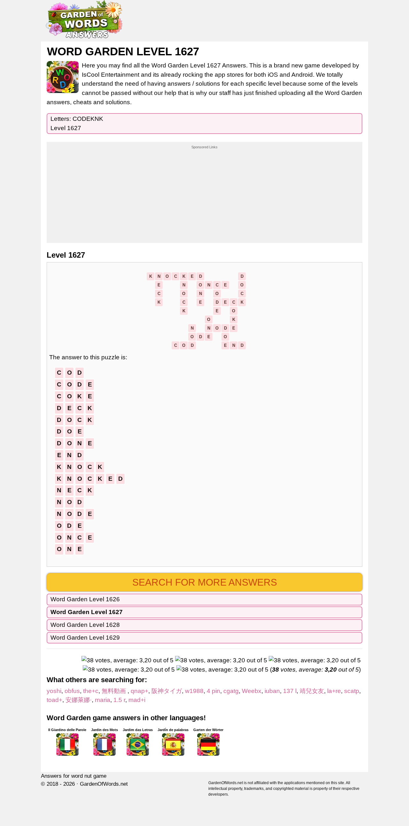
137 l (290, 691)
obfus (72, 691)
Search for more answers (204, 582)
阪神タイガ (166, 691)
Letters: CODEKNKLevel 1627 (76, 123)
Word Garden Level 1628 (85, 624)
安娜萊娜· (79, 700)
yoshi (54, 691)
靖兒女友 (312, 691)
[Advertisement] (204, 190)
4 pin (213, 691)
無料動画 (114, 691)
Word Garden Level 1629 (85, 637)
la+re (334, 691)
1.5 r (119, 700)
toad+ (54, 700)
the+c (90, 691)
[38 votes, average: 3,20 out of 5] (127, 660)
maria (102, 700)
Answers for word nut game (73, 776)
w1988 (194, 691)
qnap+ (139, 691)
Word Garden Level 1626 (85, 599)
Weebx (251, 691)
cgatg (231, 691)
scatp (351, 691)
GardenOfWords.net (104, 784)
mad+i (136, 700)
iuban (272, 691)
